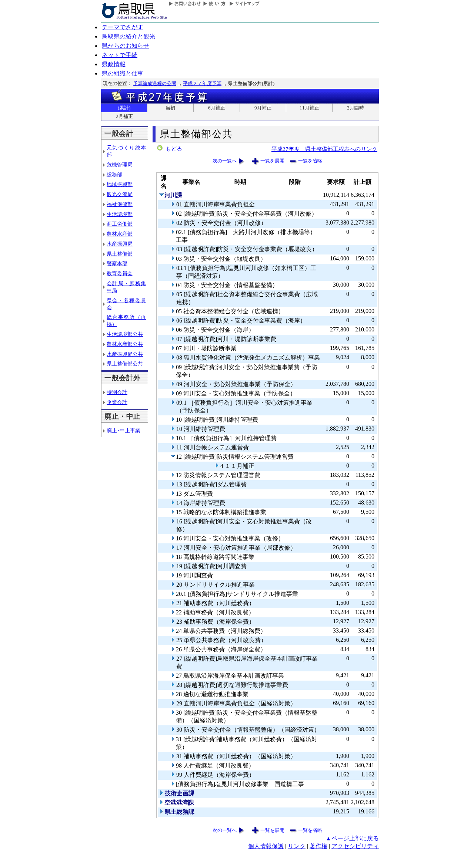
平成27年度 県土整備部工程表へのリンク (324, 149)
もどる (174, 149)
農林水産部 (120, 234)
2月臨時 (355, 108)
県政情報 (114, 64)
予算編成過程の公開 (154, 83)
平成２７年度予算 (202, 83)
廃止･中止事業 (123, 431)
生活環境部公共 (125, 334)
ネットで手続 (119, 55)
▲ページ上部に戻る (352, 838)
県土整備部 (120, 254)
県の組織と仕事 (122, 73)
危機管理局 (120, 165)
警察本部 (117, 263)
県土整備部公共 (125, 364)
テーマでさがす (122, 27)
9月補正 (262, 108)
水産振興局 (120, 244)
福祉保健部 (120, 204)
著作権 (318, 846)
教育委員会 (120, 273)
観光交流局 (120, 194)
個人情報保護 (266, 846)
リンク (297, 846)
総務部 (114, 175)
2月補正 (124, 116)
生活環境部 (120, 214)
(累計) (124, 108)
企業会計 (117, 402)
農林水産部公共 (125, 344)
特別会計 (117, 392)
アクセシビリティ (355, 846)
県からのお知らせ (125, 46)
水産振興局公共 (125, 354)
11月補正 (309, 108)
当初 (170, 108)
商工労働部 (120, 224)
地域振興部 (120, 184)
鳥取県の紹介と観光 (128, 36)
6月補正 (216, 108)
